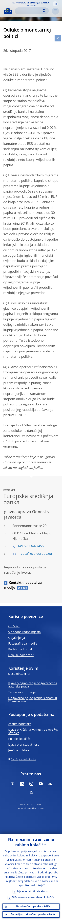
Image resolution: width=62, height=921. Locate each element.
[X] (13, 784)
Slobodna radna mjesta (24, 632)
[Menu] (55, 11)
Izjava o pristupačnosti (24, 744)
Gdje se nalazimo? (21, 655)
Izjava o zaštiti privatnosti (33, 891)
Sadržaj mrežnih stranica (23, 759)
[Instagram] (31, 784)
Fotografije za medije (22, 643)
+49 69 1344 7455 (31, 546)
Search (44, 11)
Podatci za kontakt (21, 649)
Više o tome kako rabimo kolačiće (33, 897)
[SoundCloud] (50, 784)
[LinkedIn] (22, 784)
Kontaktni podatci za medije (23, 585)
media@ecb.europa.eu (35, 554)
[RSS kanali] (31, 792)
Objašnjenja (16, 637)
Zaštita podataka (19, 724)
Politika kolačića (19, 739)
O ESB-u (14, 626)
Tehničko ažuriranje (22, 692)
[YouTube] (41, 784)
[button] (55, 3)
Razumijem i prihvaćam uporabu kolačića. (33, 914)
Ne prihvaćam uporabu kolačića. (33, 906)
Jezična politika (18, 750)
